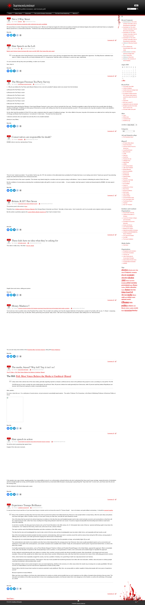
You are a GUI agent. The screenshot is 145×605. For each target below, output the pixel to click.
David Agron (126, 27)
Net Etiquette (126, 174)
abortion (125, 269)
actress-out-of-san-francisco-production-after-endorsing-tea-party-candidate (27, 24)
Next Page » (10, 598)
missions (44, 441)
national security (126, 299)
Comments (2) (110, 499)
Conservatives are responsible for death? (31, 136)
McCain (124, 295)
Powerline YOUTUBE (128, 180)
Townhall (125, 202)
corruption (134, 272)
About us (75, 13)
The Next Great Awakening (62, 13)
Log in (124, 115)
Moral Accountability (127, 171)
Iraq (134, 290)
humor (50, 308)
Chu (124, 46)
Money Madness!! (21, 305)
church (19, 441)
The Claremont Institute (128, 235)
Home (10, 13)
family (22, 441)
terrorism (128, 310)
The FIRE (125, 237)
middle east (124, 297)
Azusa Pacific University (128, 212)
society (35, 203)
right (21, 21)
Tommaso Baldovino (81, 603)
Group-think (46, 308)
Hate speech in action (22, 439)
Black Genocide (126, 151)
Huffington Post (126, 160)
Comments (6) (110, 76)
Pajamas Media (126, 176)
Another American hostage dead (130, 90)
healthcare (123, 287)
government (21, 203)
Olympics (22, 84)
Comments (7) (110, 195)
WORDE (125, 263)
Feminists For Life (127, 159)
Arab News (125, 245)
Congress (20, 308)
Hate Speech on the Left (23, 46)
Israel (128, 292)
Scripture (48, 441)
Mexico (134, 295)
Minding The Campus (128, 228)
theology (134, 310)
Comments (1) (110, 593)
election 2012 (30, 308)
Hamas (135, 285)
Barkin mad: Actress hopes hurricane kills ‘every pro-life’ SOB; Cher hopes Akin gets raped (30, 51)
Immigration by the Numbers (129, 251)
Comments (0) (110, 40)
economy (25, 308)
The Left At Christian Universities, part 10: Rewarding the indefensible (130, 23)
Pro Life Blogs (126, 183)
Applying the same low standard (130, 104)
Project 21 (125, 185)
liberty (32, 203)
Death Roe (125, 157)
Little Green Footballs (128, 167)
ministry (39, 441)
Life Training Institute (128, 166)
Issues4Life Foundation (128, 252)
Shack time (129, 55)
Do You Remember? (127, 91)
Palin (131, 302)
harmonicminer (24, 5)
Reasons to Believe (127, 190)
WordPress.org (126, 120)
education (125, 278)
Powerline (125, 178)
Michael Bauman (127, 169)
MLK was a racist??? (128, 102)
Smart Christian (126, 195)
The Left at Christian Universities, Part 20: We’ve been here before (130, 29)
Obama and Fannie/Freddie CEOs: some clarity (129, 48)
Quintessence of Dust (128, 187)
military (129, 297)
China (137, 270)
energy (127, 280)
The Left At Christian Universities (43, 13)
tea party (29, 84)
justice (27, 203)
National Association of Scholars (130, 230)
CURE (124, 153)
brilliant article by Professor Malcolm (25, 209)
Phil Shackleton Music (128, 137)
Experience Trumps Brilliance (26, 505)
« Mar (123, 80)
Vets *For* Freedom (127, 204)
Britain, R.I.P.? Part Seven (24, 201)
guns (25, 203)
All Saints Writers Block (128, 143)
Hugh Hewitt (126, 162)
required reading (108, 510)
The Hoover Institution (128, 239)
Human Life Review (127, 225)
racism (25, 84)
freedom (35, 308)
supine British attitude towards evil (37, 212)
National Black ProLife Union (129, 259)
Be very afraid (30, 245)
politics (63, 308)
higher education (131, 287)
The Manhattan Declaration (129, 261)
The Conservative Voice (128, 199)
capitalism (20, 507)
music (133, 297)
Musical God (126, 173)
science (127, 308)
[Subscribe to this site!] (136, 6)
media (21, 139)
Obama (125, 302)
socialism (67, 308)
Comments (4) (110, 131)
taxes (123, 310)
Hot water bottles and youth (129, 109)
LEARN (125, 164)
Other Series (18, 13)
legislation (56, 308)
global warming (131, 282)
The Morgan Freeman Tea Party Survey (31, 81)
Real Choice (126, 188)
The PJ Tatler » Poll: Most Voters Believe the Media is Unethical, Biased (26, 372)
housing (123, 289)
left (18, 21)
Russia (123, 308)
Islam (124, 292)
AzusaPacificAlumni (127, 150)
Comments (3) (110, 361)
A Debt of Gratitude (127, 88)
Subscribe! (28, 13)
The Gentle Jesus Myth (128, 86)
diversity (124, 275)
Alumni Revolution (127, 144)
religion (130, 306)
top (136, 602)
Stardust (20, 602)
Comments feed (126, 118)
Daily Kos (125, 155)
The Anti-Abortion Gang (128, 197)
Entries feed (126, 117)
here (26, 206)
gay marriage (27, 441)
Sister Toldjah (126, 194)
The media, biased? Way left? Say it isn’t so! (33, 367)
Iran (131, 290)
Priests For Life (126, 181)
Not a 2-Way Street (21, 19)
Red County (126, 192)
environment (131, 280)
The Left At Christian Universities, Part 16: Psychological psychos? (130, 34)
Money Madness (55, 349)
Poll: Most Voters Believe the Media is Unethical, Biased (43, 376)
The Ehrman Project (127, 201)
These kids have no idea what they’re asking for (35, 240)
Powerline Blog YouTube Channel (36, 349)
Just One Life (126, 254)
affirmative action (131, 270)
